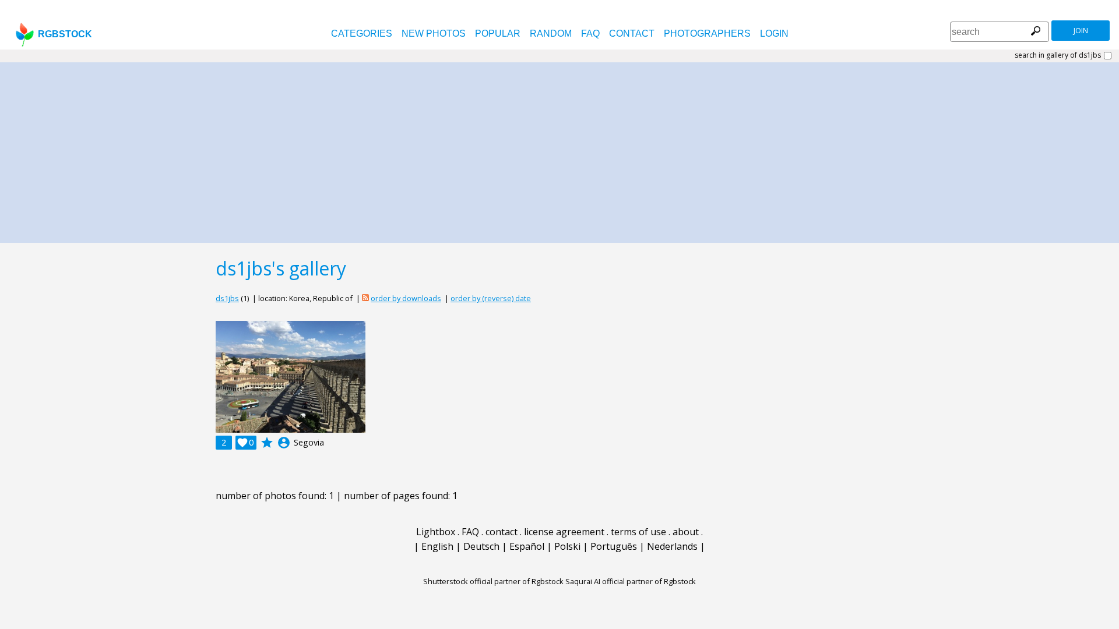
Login (774, 33)
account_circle (284, 443)
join (1081, 31)
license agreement (564, 531)
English (437, 546)
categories (361, 33)
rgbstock (65, 34)
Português (613, 546)
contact (631, 33)
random (551, 33)
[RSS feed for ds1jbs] (365, 298)
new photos (434, 33)
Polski (567, 546)
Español (526, 546)
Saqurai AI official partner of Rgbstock (630, 581)
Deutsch (481, 546)
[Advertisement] (559, 149)
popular (497, 33)
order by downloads (406, 298)
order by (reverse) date (491, 298)
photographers (707, 33)
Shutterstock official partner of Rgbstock (493, 581)
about (686, 531)
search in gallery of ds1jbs (1058, 55)
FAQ (590, 33)
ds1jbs (227, 298)
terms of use (638, 531)
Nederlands (672, 546)
